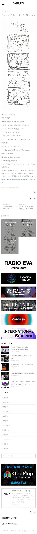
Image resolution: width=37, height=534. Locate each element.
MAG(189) (3, 187)
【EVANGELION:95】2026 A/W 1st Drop (23, 373)
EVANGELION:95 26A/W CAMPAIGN (22, 364)
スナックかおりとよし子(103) (12, 187)
